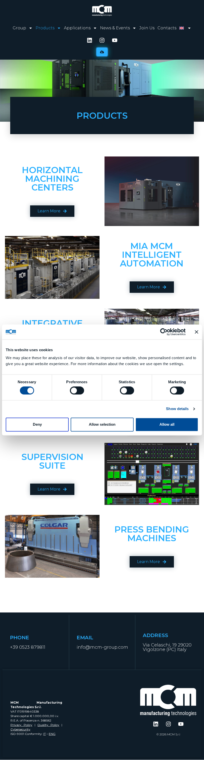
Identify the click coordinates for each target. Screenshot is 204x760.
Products (45, 28)
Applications (77, 28)
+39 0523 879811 (27, 647)
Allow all (166, 424)
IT (44, 734)
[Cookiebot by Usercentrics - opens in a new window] (164, 332)
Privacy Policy (21, 725)
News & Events (115, 28)
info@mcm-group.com (102, 647)
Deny (37, 424)
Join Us (146, 28)
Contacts (166, 28)
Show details (177, 409)
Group (19, 28)
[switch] (77, 391)
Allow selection (102, 424)
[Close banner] (196, 332)
